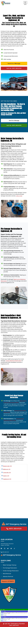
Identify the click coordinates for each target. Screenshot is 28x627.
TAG (1, 620)
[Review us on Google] (11, 548)
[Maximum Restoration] (5, 3)
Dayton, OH (6, 476)
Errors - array (2, 609)
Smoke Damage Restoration (11, 571)
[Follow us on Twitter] (8, 548)
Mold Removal (7, 573)
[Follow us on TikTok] (14, 548)
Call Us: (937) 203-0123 (14, 68)
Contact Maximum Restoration (13, 360)
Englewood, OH (7, 479)
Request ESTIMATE (8, 581)
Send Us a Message (14, 63)
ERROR (2, 612)
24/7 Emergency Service (15, 524)
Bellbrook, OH (6, 469)
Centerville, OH (7, 472)
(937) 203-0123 (15, 624)
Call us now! (19, 196)
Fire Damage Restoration (10, 568)
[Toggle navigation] (25, 2)
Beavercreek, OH (7, 466)
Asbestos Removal (8, 576)
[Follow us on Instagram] (4, 548)
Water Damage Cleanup (9, 565)
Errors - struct (3, 611)
